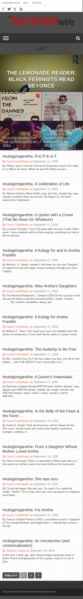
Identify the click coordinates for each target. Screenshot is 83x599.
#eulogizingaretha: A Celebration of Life (36, 184)
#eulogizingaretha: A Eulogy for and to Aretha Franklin (41, 252)
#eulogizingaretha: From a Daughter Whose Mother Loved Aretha (40, 449)
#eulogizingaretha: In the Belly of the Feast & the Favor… (41, 413)
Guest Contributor (18, 161)
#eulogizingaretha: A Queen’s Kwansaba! (37, 377)
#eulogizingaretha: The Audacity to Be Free (39, 349)
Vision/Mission (11, 3)
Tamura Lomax (16, 550)
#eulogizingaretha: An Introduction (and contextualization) (36, 543)
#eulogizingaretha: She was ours (30, 479)
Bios (26, 3)
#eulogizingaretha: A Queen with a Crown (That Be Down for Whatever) (38, 217)
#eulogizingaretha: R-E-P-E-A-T (30, 156)
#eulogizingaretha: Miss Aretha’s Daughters (40, 286)
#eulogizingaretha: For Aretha (28, 510)
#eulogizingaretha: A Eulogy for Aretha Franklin (35, 319)
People (36, 3)
